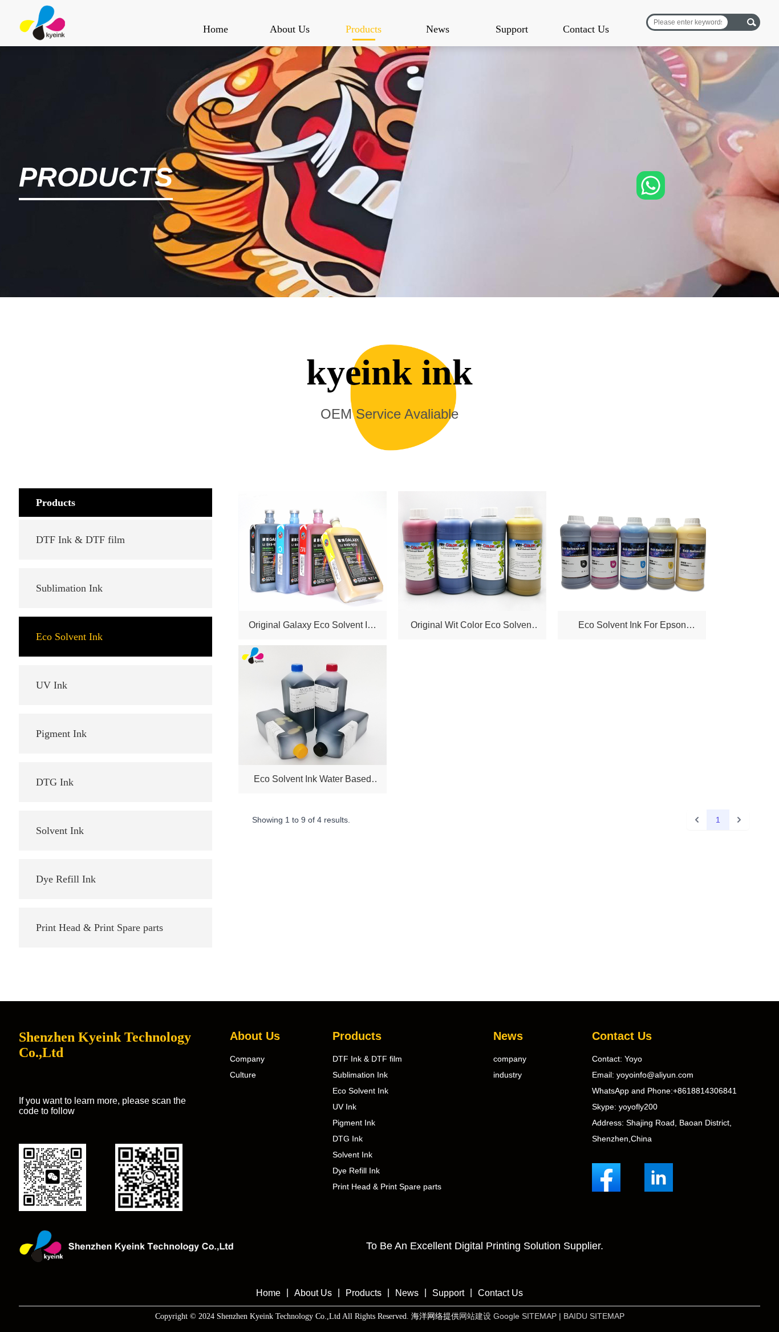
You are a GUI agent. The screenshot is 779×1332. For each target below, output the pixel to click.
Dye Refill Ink (66, 879)
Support (512, 29)
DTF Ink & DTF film (80, 539)
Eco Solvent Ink (69, 636)
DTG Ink (55, 782)
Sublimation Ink (69, 588)
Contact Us (586, 29)
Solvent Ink (60, 830)
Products (364, 29)
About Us (290, 29)
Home (215, 29)
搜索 (751, 22)
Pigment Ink (61, 733)
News (437, 29)
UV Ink (51, 685)
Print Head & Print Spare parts (99, 927)
